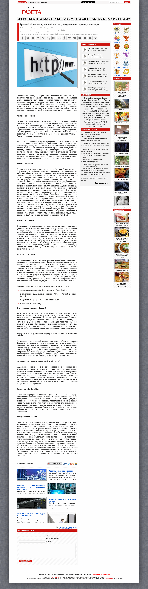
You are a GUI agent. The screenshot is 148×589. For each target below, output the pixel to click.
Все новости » (101, 183)
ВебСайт (48, 541)
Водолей (117, 75)
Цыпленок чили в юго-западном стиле (122, 255)
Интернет (93, 106)
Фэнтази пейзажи (121, 153)
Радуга (121, 109)
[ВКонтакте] (33, 38)
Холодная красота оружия (121, 192)
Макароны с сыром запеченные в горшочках (121, 239)
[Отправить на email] (90, 38)
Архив (40, 574)
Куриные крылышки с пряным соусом (122, 224)
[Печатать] (95, 38)
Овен (117, 34)
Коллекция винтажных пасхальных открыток (122, 94)
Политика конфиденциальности (68, 574)
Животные (105, 102)
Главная (22, 18)
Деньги (94, 100)
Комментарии (41, 2)
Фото (93, 18)
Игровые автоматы (92, 104)
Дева (126, 50)
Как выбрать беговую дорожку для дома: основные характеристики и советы (95, 155)
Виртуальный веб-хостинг (61, 471)
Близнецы (117, 42)
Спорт (58, 18)
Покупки (103, 120)
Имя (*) (48, 535)
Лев (117, 50)
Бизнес (87, 98)
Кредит (94, 113)
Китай (105, 111)
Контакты (49, 574)
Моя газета (55, 577)
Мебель (105, 113)
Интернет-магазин (98, 109)
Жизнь (101, 18)
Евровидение (87, 102)
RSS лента (87, 574)
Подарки (89, 119)
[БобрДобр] (79, 38)
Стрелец (117, 67)
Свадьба (90, 124)
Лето (99, 113)
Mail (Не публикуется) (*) (53, 538)
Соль (103, 124)
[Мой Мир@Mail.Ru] (53, 38)
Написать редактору (101, 574)
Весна (92, 98)
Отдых (98, 117)
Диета (107, 100)
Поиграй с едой (121, 122)
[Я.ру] (64, 38)
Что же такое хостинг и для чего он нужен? (31, 514)
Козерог (126, 67)
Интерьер (87, 111)
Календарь (97, 111)
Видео (126, 18)
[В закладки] (85, 38)
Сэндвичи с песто (122, 270)
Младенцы (122, 206)
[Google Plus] (71, 463)
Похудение (88, 122)
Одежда (86, 117)
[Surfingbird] (69, 38)
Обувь (106, 115)
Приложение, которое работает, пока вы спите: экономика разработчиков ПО (94, 134)
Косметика (86, 113)
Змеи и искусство (122, 179)
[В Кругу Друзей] (74, 38)
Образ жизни (46, 18)
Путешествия (82, 18)
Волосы (98, 98)
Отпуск (105, 117)
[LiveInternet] (59, 38)
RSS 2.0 (63, 30)
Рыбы (126, 75)
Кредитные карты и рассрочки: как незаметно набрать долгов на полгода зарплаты (95, 145)
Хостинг (50, 32)
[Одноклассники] (38, 38)
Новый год (98, 115)
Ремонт (104, 122)
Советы (97, 124)
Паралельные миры (122, 166)
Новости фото (87, 115)
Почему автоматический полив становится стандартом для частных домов (94, 179)
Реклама (96, 122)
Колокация (43, 32)
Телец (126, 34)
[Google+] (43, 38)
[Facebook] (22, 38)
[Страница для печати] (57, 528)
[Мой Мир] (76, 463)
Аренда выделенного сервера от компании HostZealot (31, 487)
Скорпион (126, 58)
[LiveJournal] (48, 38)
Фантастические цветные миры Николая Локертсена (122, 138)
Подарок (96, 120)
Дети (100, 100)
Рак (126, 42)
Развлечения (114, 18)
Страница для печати (68, 528)
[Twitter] (27, 38)
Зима (83, 104)
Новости (32, 2)
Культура (68, 18)
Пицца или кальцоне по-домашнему (121, 284)
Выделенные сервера (31, 32)
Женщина (96, 102)
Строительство (95, 126)
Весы (117, 58)
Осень (92, 117)
